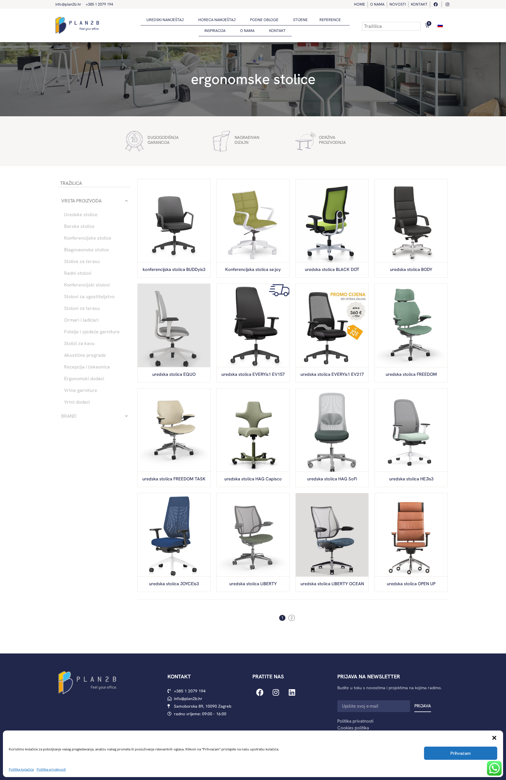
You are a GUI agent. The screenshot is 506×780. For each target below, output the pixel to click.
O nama (247, 30)
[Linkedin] (292, 692)
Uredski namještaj (165, 19)
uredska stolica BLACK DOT (332, 269)
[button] (494, 738)
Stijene (300, 19)
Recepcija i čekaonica (87, 367)
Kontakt (277, 30)
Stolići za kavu (79, 344)
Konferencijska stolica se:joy (253, 269)
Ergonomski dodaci (84, 379)
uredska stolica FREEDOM (411, 374)
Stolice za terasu (82, 261)
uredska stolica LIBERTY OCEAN (332, 584)
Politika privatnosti (51, 769)
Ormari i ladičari (81, 320)
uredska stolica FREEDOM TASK (174, 479)
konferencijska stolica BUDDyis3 (174, 269)
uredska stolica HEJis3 (411, 479)
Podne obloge (264, 19)
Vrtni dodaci (77, 402)
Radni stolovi (77, 273)
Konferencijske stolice (87, 238)
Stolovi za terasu (82, 308)
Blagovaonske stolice (86, 250)
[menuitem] (440, 25)
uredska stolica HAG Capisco (253, 479)
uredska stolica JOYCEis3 (174, 584)
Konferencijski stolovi (87, 285)
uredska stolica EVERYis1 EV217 (332, 374)
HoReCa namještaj (216, 19)
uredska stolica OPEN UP (411, 584)
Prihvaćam (460, 753)
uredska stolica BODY (411, 269)
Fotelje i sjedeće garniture (92, 332)
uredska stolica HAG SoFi (332, 479)
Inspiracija (214, 30)
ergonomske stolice (253, 79)
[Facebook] (259, 692)
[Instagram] (276, 692)
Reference (330, 19)
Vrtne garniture (80, 390)
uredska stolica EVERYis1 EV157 (253, 374)
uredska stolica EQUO (174, 374)
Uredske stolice (81, 215)
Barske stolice (79, 226)
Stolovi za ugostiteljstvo (89, 297)
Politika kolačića (21, 769)
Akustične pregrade (85, 355)
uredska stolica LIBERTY (253, 584)
